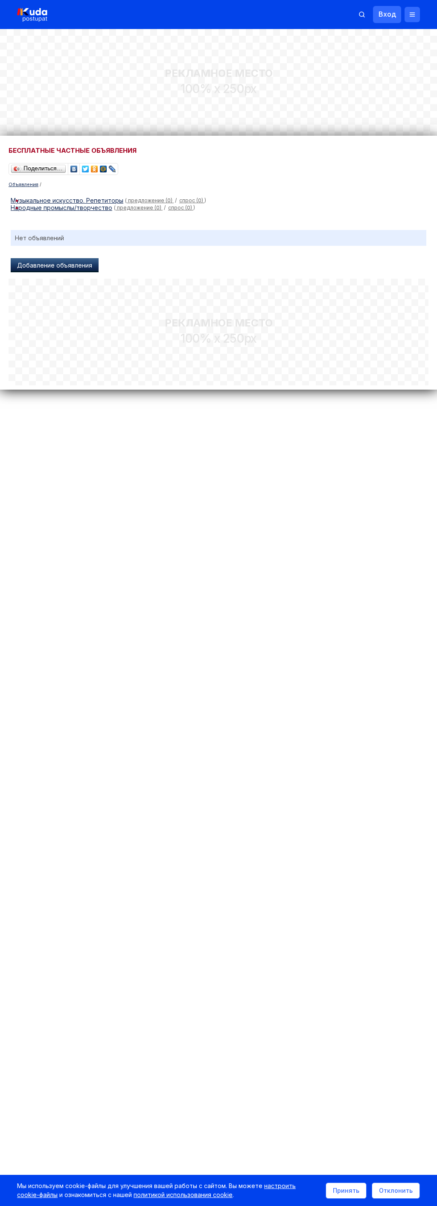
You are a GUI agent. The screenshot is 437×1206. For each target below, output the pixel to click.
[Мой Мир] (103, 166)
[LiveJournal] (112, 166)
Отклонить (396, 1190)
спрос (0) (191, 200)
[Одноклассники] (94, 166)
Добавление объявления (54, 265)
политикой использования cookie (183, 1194)
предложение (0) (150, 200)
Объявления (23, 184)
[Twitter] (85, 166)
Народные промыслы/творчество (61, 207)
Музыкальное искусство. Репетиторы (67, 200)
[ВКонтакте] (74, 166)
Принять (346, 1190)
